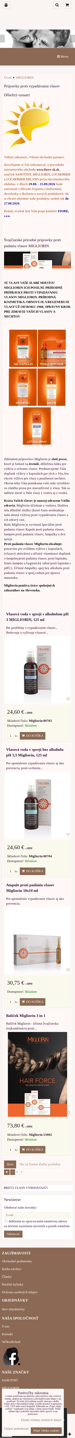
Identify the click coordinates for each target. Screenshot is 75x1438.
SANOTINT (10, 1380)
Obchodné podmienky (17, 1261)
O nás (6, 1326)
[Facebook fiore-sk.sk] (11, 1364)
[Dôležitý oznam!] (27, 126)
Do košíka (34, 735)
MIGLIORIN (10, 1388)
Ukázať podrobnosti (16, 1428)
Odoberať (13, 1234)
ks (15, 736)
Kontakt (7, 1334)
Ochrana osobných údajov (20, 1292)
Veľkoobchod (11, 1342)
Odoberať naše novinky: (20, 1207)
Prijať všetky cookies (46, 1430)
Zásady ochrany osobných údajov (41, 1420)
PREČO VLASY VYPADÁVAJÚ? (26, 1188)
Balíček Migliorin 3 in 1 (25, 1015)
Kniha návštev (12, 1269)
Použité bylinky (12, 1284)
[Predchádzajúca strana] (7, 1172)
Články (7, 1277)
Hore (10, 1164)
